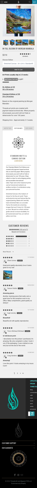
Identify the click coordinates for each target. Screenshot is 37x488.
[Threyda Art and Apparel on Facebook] (15, 475)
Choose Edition (7, 60)
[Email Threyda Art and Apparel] (21, 475)
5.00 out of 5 (23, 230)
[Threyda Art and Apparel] (18, 2)
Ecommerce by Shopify (18, 483)
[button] (24, 54)
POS (27, 481)
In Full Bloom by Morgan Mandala (18, 48)
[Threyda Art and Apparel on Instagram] (18, 475)
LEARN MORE (18, 161)
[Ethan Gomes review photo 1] (7, 275)
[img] (7, 257)
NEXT (32, 414)
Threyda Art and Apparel (18, 481)
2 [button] (17, 373)
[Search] (30, 2)
